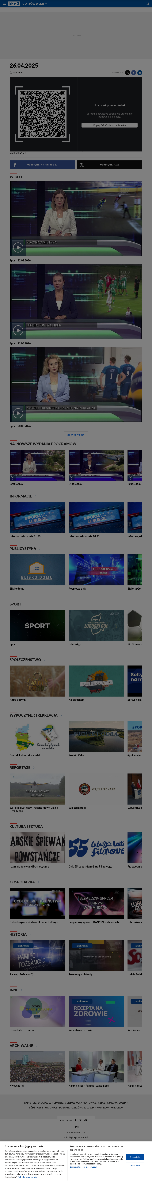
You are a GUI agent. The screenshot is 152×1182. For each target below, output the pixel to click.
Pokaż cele (135, 1165)
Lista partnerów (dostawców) (83, 1167)
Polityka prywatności (27, 1177)
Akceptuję (135, 1157)
